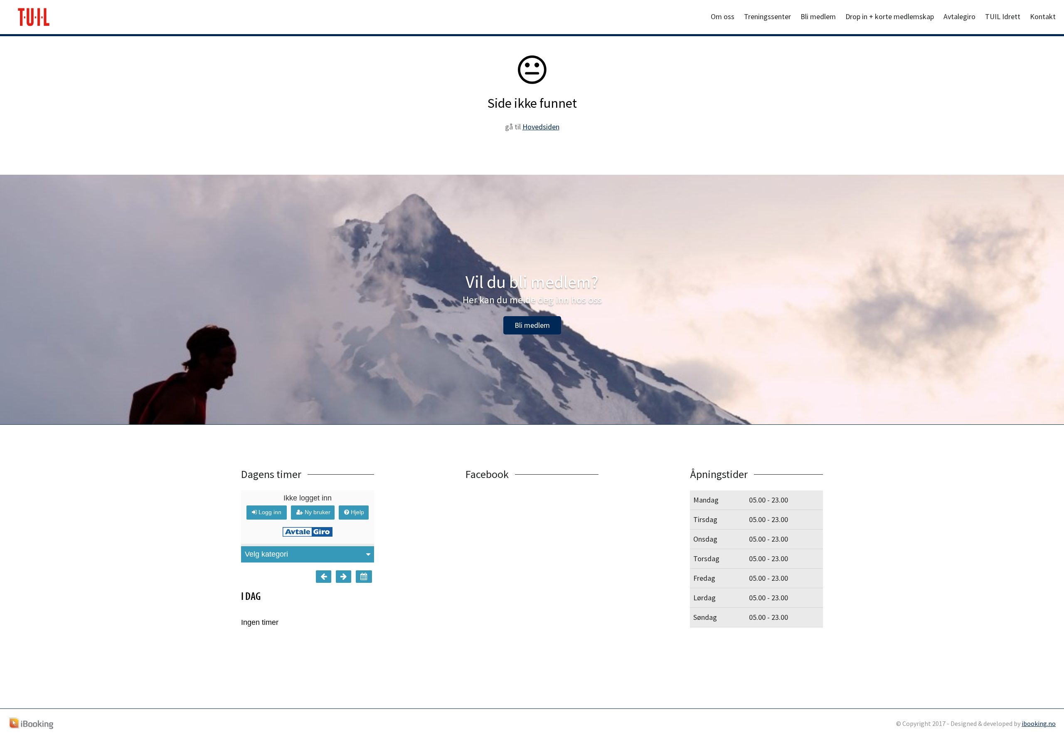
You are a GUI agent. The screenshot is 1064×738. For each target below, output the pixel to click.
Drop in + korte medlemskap (889, 16)
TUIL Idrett (1002, 16)
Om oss (722, 16)
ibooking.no (1039, 723)
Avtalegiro (959, 16)
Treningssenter (767, 16)
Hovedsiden (540, 126)
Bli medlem (818, 16)
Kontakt (1043, 16)
